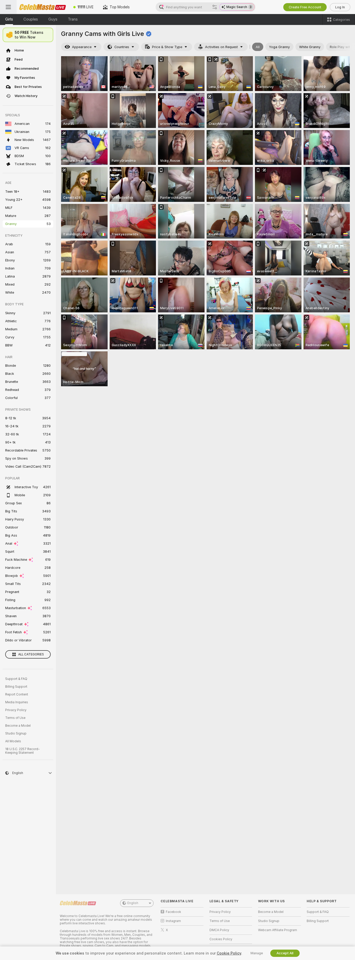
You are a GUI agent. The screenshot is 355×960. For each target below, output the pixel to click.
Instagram (173, 921)
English (132, 903)
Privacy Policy (16, 710)
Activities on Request (221, 47)
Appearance (81, 47)
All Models (13, 741)
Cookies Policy (220, 939)
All (258, 47)
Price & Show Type (167, 47)
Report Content (16, 694)
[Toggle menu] (8, 7)
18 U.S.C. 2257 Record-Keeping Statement (22, 751)
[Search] (214, 7)
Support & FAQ (16, 679)
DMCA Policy (219, 930)
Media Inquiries (16, 702)
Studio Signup (16, 733)
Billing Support (16, 686)
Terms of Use (15, 718)
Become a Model (18, 725)
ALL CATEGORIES (31, 654)
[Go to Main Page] (43, 7)
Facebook (173, 912)
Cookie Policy (229, 953)
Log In (340, 7)
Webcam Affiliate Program (277, 930)
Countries (121, 47)
